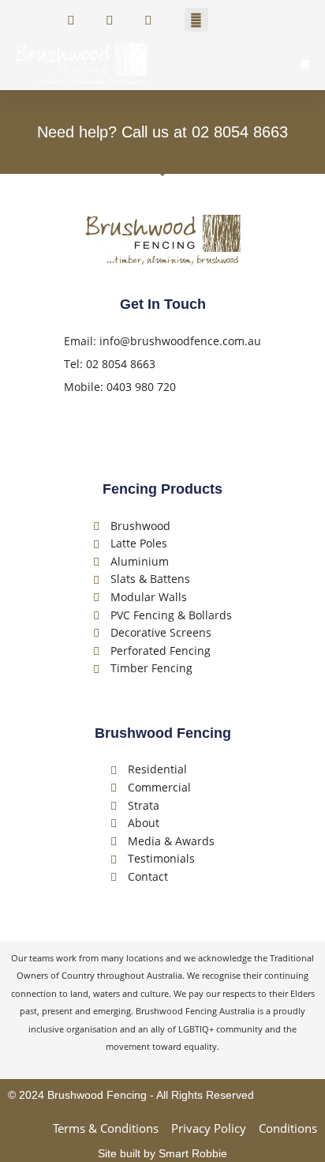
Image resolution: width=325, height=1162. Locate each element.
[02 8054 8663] (74, 20)
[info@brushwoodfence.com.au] (157, 20)
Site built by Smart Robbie (162, 1153)
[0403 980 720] (113, 20)
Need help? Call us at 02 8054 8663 (162, 132)
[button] (196, 20)
